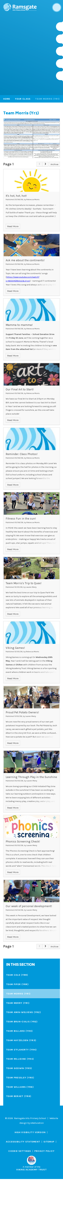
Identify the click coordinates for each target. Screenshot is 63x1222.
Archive (54, 164)
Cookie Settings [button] (19, 1151)
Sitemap (49, 1141)
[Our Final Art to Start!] (31, 374)
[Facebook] (59, 51)
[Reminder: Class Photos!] (31, 439)
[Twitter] (59, 39)
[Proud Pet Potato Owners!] (31, 697)
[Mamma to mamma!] (31, 310)
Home (6, 98)
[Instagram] (59, 26)
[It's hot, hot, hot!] (31, 180)
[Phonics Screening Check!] (31, 826)
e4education (37, 1123)
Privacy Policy (44, 1151)
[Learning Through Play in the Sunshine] (31, 762)
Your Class (23, 98)
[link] (39, 164)
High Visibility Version (30, 1132)
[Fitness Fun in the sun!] (31, 503)
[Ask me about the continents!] (31, 245)
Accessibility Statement (23, 1141)
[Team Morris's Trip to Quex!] (31, 568)
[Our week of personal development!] (31, 891)
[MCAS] (59, 75)
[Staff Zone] (59, 63)
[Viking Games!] (31, 632)
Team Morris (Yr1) (47, 98)
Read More (12, 226)
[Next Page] (45, 164)
